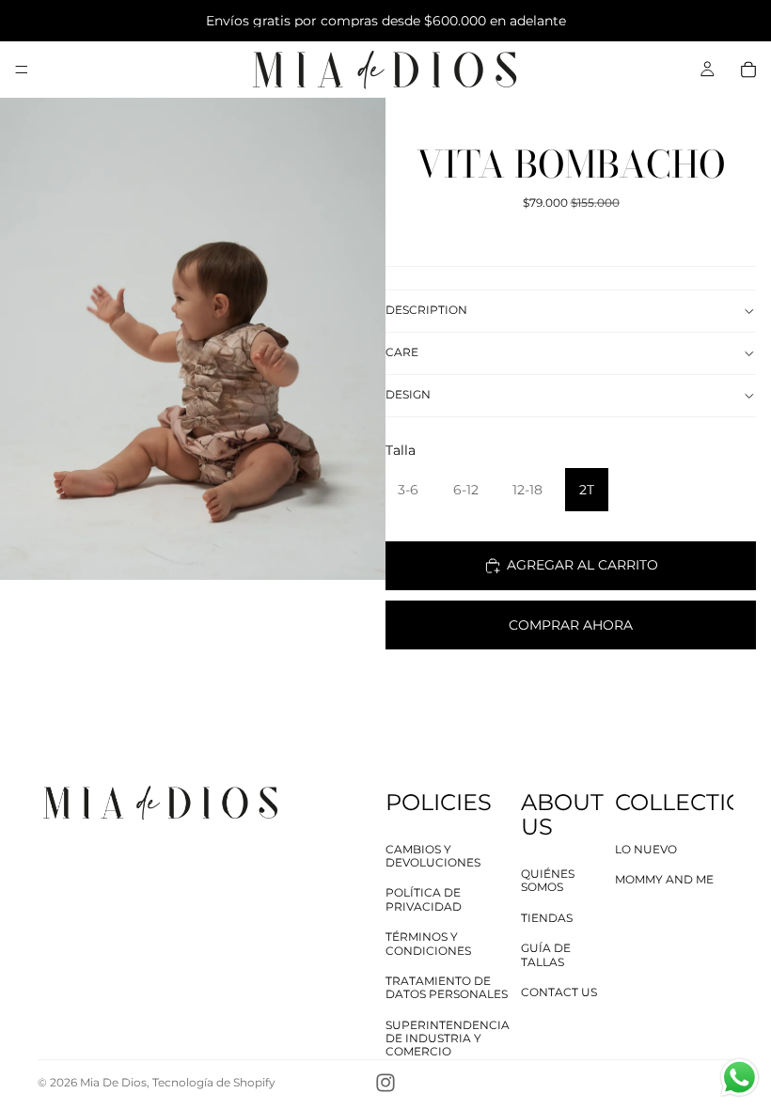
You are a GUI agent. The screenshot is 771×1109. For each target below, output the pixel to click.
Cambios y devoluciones (433, 855)
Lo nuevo (646, 849)
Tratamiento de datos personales (447, 987)
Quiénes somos (547, 880)
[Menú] (21, 69)
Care (402, 352)
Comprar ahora (571, 625)
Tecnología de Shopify (213, 1082)
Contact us (559, 992)
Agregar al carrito (582, 564)
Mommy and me (664, 879)
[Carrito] (748, 69)
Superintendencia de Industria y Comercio (448, 1038)
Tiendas (547, 918)
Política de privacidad (424, 899)
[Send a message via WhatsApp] (739, 1077)
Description (426, 310)
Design (408, 394)
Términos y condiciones (428, 943)
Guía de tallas (546, 954)
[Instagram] (385, 1082)
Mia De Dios (113, 1082)
